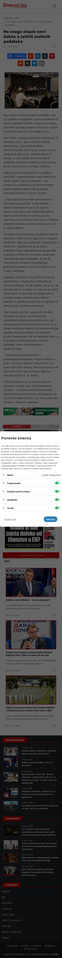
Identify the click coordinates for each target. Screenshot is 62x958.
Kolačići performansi (18, 491)
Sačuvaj (50, 519)
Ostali (10, 508)
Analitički (12, 499)
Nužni (10, 475)
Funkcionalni (13, 483)
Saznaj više (10, 519)
